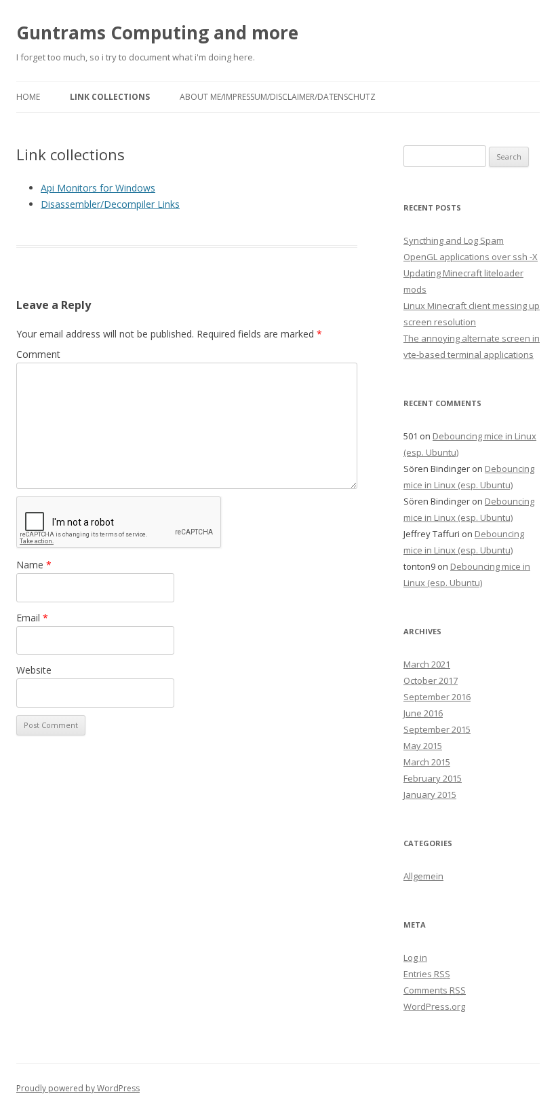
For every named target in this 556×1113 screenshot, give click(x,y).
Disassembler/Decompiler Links (110, 204)
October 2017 (430, 680)
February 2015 (432, 778)
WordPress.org (434, 1006)
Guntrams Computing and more (157, 32)
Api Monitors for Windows (98, 187)
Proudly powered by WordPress (78, 1088)
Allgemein (423, 876)
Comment (38, 354)
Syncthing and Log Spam (453, 240)
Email (32, 617)
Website (34, 669)
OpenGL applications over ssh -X (470, 257)
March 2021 (426, 664)
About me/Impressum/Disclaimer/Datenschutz (278, 97)
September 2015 (437, 729)
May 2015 (422, 746)
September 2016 (437, 697)
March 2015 (426, 762)
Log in (415, 957)
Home (28, 97)
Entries (426, 974)
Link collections (110, 97)
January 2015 (429, 794)
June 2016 (423, 713)
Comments (434, 990)
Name (34, 564)
